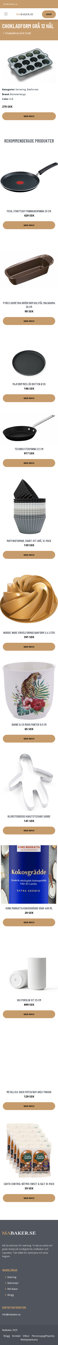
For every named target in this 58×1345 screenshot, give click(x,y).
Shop (49, 14)
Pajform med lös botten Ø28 (29, 384)
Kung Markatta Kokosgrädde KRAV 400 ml (29, 908)
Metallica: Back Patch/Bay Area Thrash (29, 1092)
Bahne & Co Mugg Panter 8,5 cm (29, 724)
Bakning (11, 1277)
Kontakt (16, 1335)
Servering (21, 89)
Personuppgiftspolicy (43, 1335)
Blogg (10, 1294)
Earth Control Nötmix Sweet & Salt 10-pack (29, 1184)
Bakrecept (12, 1283)
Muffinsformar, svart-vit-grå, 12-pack (29, 541)
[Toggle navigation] (6, 14)
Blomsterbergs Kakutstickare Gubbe (29, 816)
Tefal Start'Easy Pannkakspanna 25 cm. (29, 211)
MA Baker (12, 1288)
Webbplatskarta (29, 1339)
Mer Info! (29, 116)
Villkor (26, 1335)
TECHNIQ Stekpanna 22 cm (29, 449)
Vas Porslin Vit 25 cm (29, 1000)
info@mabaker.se (10, 4)
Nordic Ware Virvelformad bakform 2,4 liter (29, 632)
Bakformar (33, 89)
